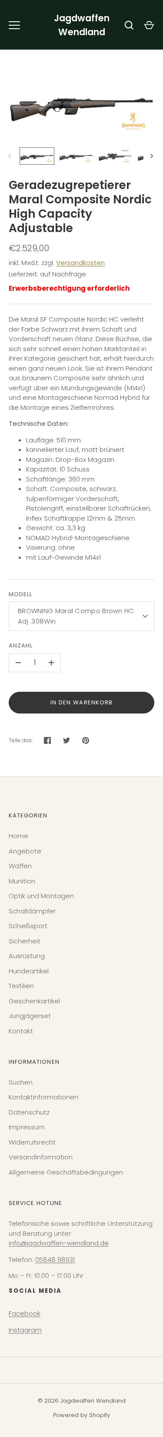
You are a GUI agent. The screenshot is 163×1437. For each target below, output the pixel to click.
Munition (22, 881)
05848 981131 (55, 1259)
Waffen (20, 865)
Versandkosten (80, 262)
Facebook (24, 1313)
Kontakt (21, 1030)
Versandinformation (41, 1157)
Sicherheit (24, 941)
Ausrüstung (27, 955)
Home (18, 835)
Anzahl (21, 645)
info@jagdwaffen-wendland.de (59, 1243)
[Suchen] (129, 25)
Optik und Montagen (41, 895)
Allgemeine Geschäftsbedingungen (66, 1172)
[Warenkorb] (149, 25)
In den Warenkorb (81, 702)
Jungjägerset (30, 1015)
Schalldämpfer (32, 911)
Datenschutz (29, 1112)
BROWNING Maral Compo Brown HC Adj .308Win (76, 616)
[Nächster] (152, 156)
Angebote (25, 851)
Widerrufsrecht (32, 1142)
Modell (20, 594)
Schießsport (28, 925)
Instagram (25, 1329)
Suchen (21, 1082)
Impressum (27, 1127)
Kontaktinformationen (43, 1097)
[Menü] (14, 25)
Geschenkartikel (34, 1001)
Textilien (21, 985)
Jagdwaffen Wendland (82, 25)
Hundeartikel (29, 971)
